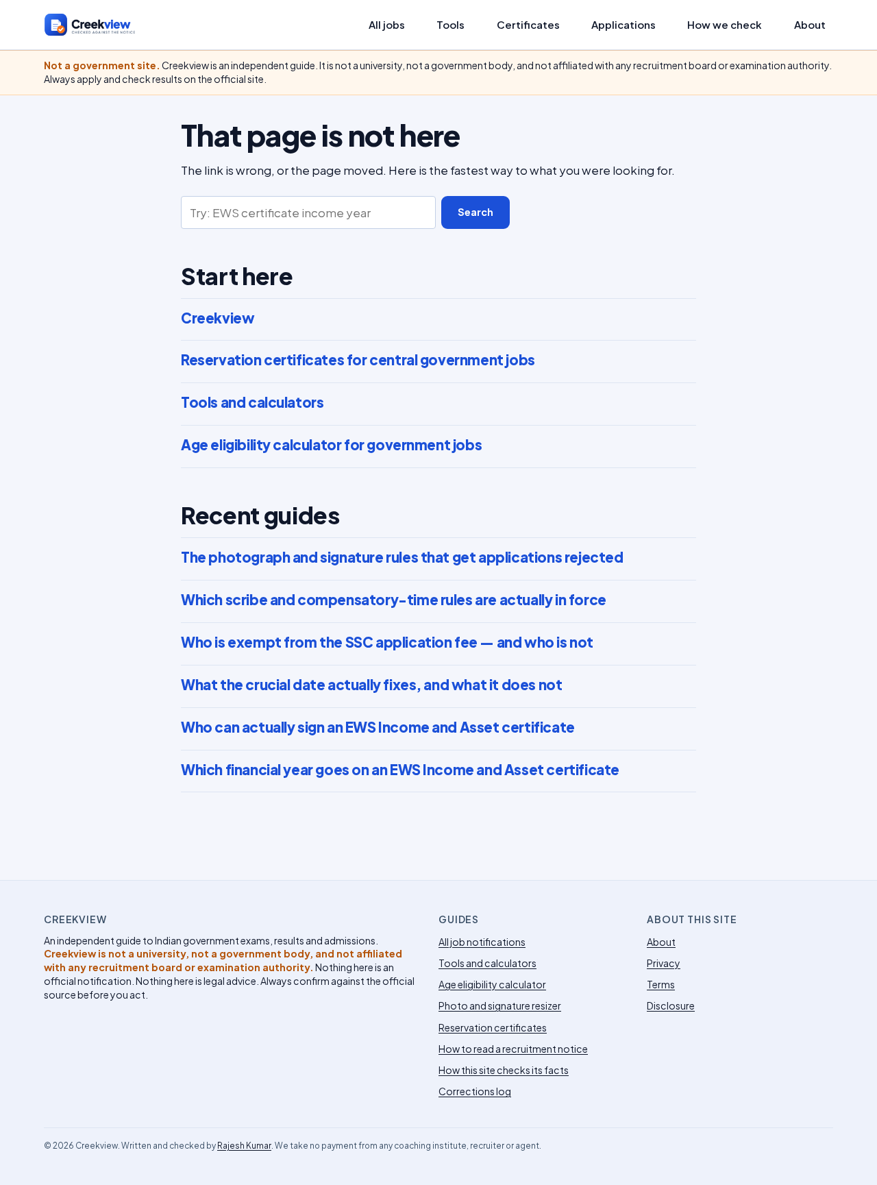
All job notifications (482, 942)
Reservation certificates (492, 1027)
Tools (450, 25)
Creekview (217, 318)
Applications (623, 25)
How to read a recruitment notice (513, 1048)
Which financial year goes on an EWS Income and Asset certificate (400, 770)
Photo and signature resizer (499, 1005)
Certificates (528, 25)
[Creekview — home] (104, 24)
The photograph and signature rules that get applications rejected (402, 557)
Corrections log (474, 1091)
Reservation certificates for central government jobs (358, 360)
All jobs (387, 25)
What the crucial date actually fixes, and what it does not (371, 685)
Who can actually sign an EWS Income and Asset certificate (378, 727)
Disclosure (671, 1005)
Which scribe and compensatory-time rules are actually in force (393, 600)
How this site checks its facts (503, 1070)
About (810, 25)
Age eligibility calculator (492, 984)
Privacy (663, 963)
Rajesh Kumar (244, 1145)
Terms (661, 984)
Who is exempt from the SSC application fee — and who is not (387, 642)
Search (475, 212)
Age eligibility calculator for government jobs (331, 445)
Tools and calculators (252, 402)
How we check (724, 25)
